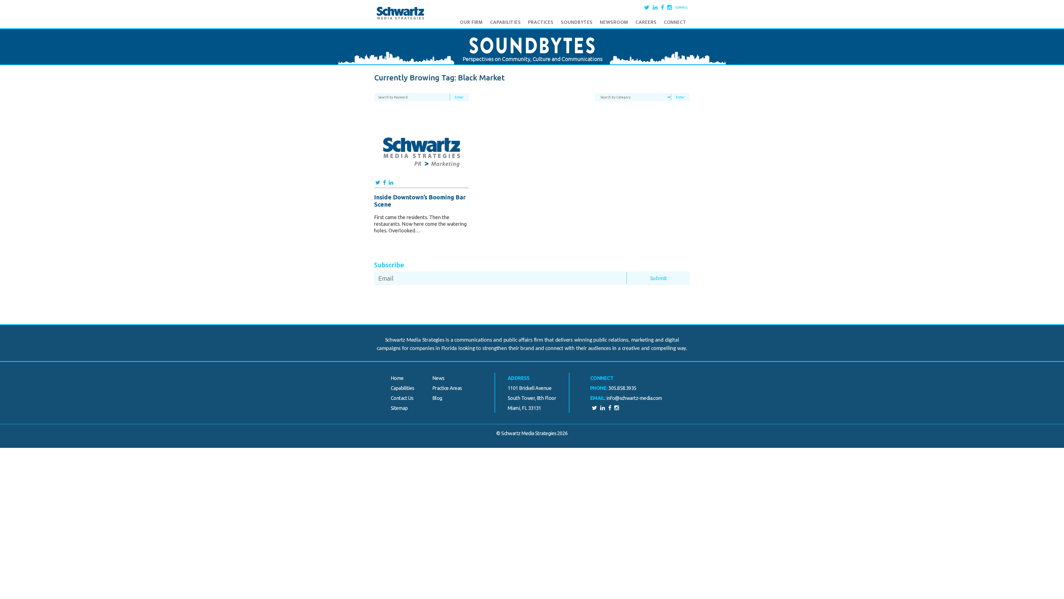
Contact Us (402, 398)
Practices (541, 22)
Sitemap (399, 408)
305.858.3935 (622, 388)
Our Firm (471, 22)
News (438, 378)
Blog (437, 398)
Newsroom (614, 22)
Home (397, 378)
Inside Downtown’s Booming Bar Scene (420, 201)
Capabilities (505, 22)
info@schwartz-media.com (634, 398)
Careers (646, 22)
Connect (675, 22)
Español (681, 7)
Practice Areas (447, 388)
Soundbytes (577, 22)
